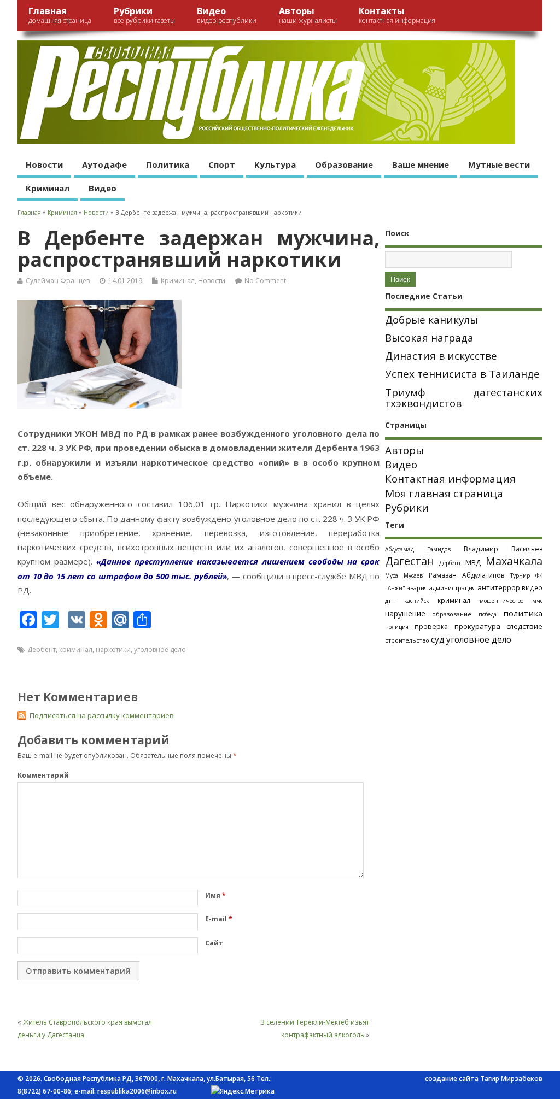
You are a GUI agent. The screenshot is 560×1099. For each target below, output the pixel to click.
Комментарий (43, 775)
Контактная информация (450, 479)
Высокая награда (429, 338)
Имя (215, 895)
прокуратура (477, 626)
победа (488, 614)
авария (417, 588)
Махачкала (514, 561)
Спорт (221, 164)
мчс (537, 600)
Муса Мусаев (404, 575)
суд (438, 639)
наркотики (113, 649)
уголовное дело (160, 649)
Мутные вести (499, 164)
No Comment (265, 280)
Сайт (214, 943)
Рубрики (144, 15)
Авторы (308, 15)
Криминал (47, 188)
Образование (344, 164)
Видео (226, 15)
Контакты (397, 15)
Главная (59, 15)
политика (522, 613)
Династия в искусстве (441, 356)
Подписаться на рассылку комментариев (102, 715)
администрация (452, 588)
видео (532, 587)
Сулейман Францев (58, 280)
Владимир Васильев (503, 549)
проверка (431, 626)
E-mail (218, 919)
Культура (275, 164)
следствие (524, 626)
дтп (390, 600)
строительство (407, 640)
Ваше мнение (420, 164)
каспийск (416, 600)
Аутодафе (104, 164)
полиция (397, 627)
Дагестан (409, 561)
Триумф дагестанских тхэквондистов (463, 398)
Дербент (41, 649)
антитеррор (498, 587)
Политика (167, 164)
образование (451, 614)
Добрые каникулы (431, 320)
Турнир (520, 575)
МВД (473, 562)
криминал (75, 649)
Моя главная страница (444, 493)
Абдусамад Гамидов (418, 549)
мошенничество (501, 600)
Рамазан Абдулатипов (466, 575)
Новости (44, 164)
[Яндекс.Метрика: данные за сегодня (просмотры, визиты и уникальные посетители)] (243, 1091)
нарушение (405, 613)
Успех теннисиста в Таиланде (462, 374)
